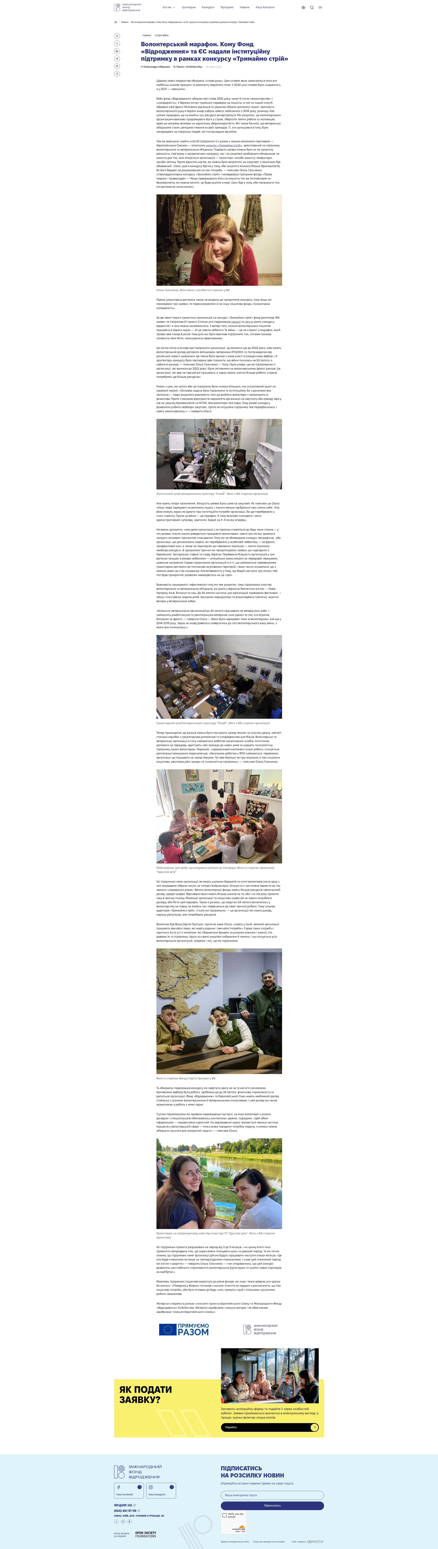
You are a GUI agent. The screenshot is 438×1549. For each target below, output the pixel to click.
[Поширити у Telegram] (117, 59)
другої (248, 321)
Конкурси (208, 7)
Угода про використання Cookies (269, 1542)
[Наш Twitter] (116, 1521)
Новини (245, 7)
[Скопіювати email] (134, 1505)
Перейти (231, 1427)
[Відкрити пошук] (312, 7)
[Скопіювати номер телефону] (138, 1511)
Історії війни (161, 35)
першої (235, 321)
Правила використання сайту (235, 1542)
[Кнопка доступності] (303, 7)
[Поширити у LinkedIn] (117, 51)
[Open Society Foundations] (146, 1534)
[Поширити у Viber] (117, 66)
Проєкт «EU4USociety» (189, 66)
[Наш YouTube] (123, 1521)
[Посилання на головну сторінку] (127, 7)
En (320, 7)
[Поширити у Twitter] (117, 43)
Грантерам (189, 7)
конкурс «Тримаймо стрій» (223, 145)
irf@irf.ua (123, 1505)
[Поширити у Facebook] (117, 36)
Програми (227, 7)
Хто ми (167, 7)
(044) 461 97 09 (125, 1510)
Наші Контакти (265, 7)
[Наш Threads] (129, 1521)
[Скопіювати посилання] (117, 74)
